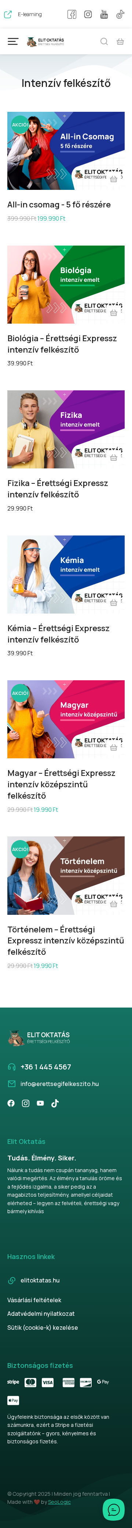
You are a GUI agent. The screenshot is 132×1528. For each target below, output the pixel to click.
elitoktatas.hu (40, 1280)
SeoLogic (59, 1501)
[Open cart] (120, 41)
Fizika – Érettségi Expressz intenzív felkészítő (57, 489)
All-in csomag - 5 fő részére (59, 204)
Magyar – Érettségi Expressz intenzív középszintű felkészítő (61, 784)
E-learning (30, 14)
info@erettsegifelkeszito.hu (60, 1084)
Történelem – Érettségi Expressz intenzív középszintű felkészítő (65, 941)
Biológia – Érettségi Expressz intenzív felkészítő (62, 344)
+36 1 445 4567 (46, 1067)
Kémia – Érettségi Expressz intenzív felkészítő (58, 634)
